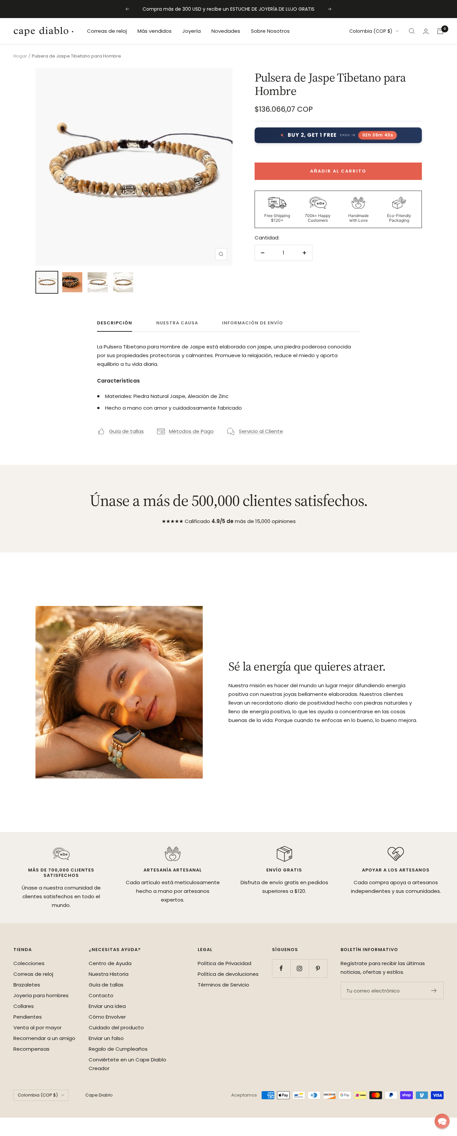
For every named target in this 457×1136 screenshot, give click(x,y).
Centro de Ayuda (110, 963)
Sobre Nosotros (270, 30)
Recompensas (31, 1048)
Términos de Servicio (223, 984)
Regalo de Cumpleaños (118, 1048)
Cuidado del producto (116, 1027)
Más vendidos (155, 30)
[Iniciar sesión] (426, 31)
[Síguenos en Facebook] (281, 968)
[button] (442, 1121)
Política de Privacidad (224, 963)
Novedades (225, 30)
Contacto (101, 995)
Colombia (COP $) (370, 31)
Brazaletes (26, 984)
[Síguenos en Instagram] (299, 968)
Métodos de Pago (191, 431)
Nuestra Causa (177, 323)
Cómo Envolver (107, 1016)
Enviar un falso (106, 1038)
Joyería (191, 30)
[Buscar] (412, 31)
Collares (23, 1006)
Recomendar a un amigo (44, 1038)
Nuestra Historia (108, 973)
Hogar (20, 56)
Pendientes (27, 1016)
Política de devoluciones (228, 973)
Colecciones (28, 963)
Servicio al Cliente (261, 431)
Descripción (114, 323)
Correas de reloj (107, 30)
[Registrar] (434, 990)
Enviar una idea (107, 1006)
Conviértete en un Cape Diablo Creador (127, 1064)
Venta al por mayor (37, 1027)
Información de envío (252, 323)
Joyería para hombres (41, 995)
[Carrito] (440, 31)
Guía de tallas (126, 431)
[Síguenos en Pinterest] (318, 968)
